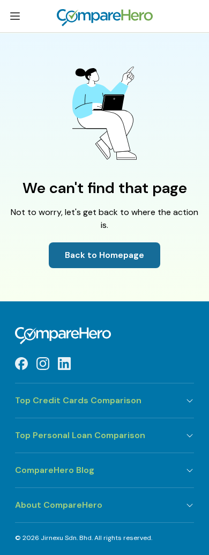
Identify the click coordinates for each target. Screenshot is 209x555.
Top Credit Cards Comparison (78, 400)
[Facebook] (21, 363)
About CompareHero (58, 504)
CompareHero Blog (54, 470)
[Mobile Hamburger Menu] (15, 18)
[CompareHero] (104, 335)
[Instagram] (42, 363)
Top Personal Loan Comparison (80, 435)
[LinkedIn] (64, 363)
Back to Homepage (104, 255)
